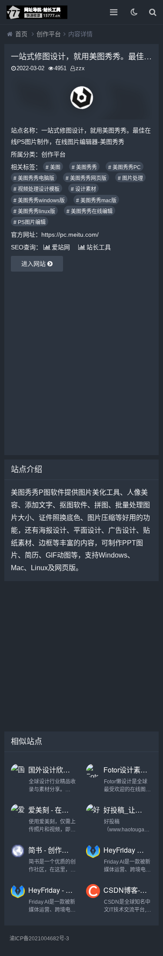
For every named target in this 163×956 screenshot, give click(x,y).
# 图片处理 (130, 178)
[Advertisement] (81, 363)
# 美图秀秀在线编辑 (90, 211)
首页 (21, 34)
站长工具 (98, 247)
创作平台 (49, 34)
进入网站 (34, 263)
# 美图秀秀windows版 (39, 200)
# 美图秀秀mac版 (96, 200)
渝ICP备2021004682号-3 (39, 939)
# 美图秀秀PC (124, 167)
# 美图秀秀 (84, 167)
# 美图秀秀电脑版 (33, 178)
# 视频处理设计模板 (36, 189)
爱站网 (61, 247)
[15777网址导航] (37, 12)
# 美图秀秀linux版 (34, 211)
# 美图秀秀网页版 (86, 178)
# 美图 (53, 167)
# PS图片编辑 (29, 222)
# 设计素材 (83, 189)
